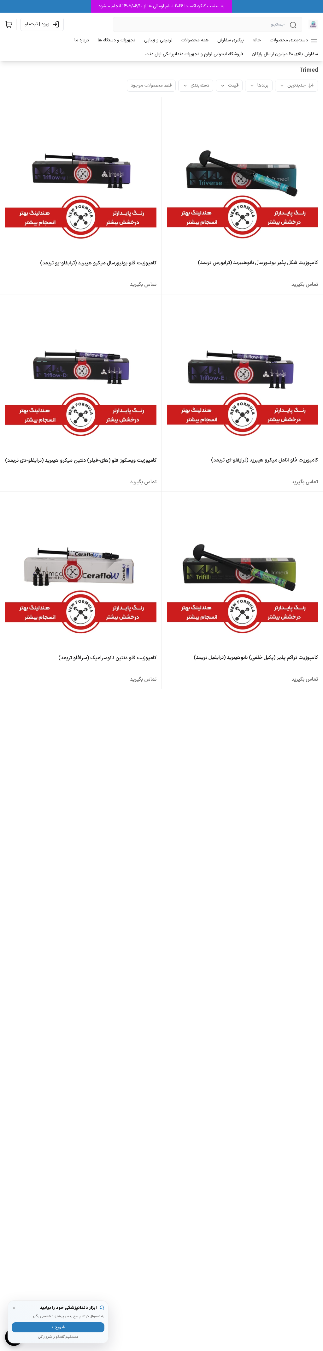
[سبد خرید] (9, 24)
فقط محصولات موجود (151, 85)
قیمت (233, 85)
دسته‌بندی (200, 85)
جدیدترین (296, 85)
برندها (262, 85)
